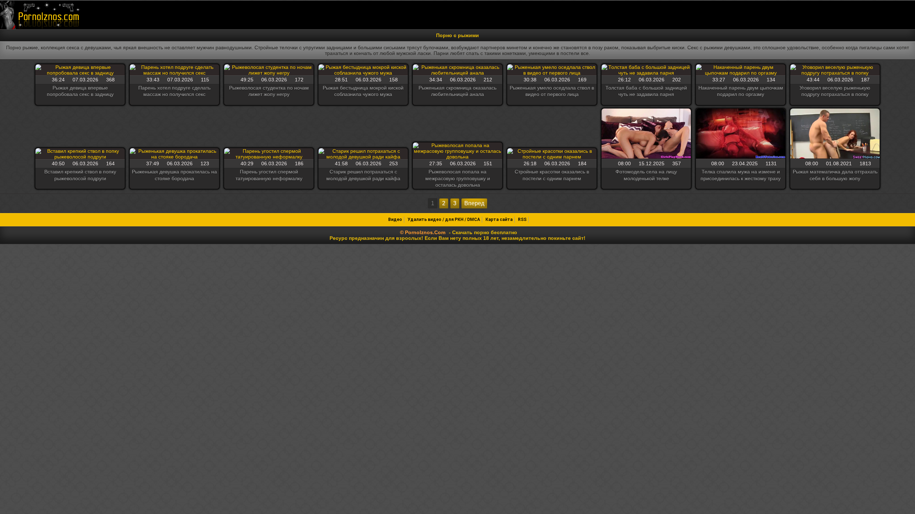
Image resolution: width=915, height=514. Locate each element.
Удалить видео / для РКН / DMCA (443, 219)
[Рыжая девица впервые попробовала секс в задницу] (80, 70)
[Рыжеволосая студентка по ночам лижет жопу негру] (268, 70)
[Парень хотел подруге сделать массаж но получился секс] (174, 70)
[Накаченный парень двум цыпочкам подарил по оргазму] (740, 70)
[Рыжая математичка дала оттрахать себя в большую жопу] (835, 134)
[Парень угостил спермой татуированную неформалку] (268, 154)
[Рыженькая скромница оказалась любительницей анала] (457, 70)
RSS (522, 219)
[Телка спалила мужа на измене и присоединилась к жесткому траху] (740, 134)
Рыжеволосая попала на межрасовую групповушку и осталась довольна (457, 178)
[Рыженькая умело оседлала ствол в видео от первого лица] (552, 70)
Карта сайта (499, 219)
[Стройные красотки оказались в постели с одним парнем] (552, 154)
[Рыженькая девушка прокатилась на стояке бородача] (174, 154)
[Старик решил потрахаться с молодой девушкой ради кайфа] (363, 154)
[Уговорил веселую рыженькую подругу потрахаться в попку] (835, 70)
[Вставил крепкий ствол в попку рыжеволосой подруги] (80, 154)
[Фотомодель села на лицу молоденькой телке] (646, 134)
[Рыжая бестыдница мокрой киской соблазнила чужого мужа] (363, 70)
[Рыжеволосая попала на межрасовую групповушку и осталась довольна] (457, 151)
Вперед (474, 203)
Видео (395, 219)
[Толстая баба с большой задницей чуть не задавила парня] (646, 70)
